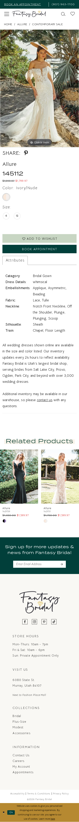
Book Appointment (39, 249)
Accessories (21, 733)
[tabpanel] (39, 88)
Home (8, 24)
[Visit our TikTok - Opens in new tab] (54, 622)
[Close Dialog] (4, 812)
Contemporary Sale (47, 24)
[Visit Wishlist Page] (72, 13)
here (53, 818)
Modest (18, 727)
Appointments (23, 772)
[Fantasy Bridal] (29, 14)
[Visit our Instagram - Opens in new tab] (34, 622)
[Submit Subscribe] (61, 564)
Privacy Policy (61, 793)
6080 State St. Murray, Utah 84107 (27, 682)
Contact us (21, 755)
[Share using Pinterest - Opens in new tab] (26, 153)
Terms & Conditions (38, 793)
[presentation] (39, 476)
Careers (18, 761)
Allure (22, 24)
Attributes (15, 260)
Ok (11, 812)
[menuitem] (25, 4)
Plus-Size (19, 721)
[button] (7, 14)
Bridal (17, 716)
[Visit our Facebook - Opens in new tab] (25, 622)
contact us (44, 400)
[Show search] (63, 13)
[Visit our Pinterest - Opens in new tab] (44, 622)
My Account (21, 766)
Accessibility (17, 793)
